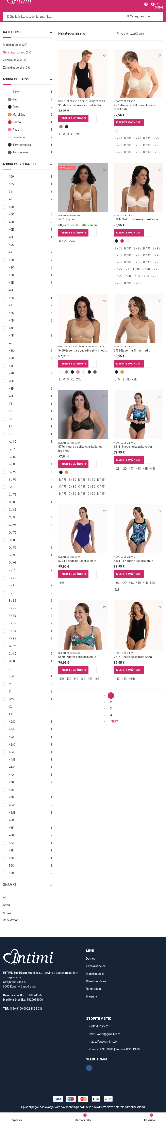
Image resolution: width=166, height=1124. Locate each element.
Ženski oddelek (12, 67)
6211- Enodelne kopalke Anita (133, 446)
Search (157, 16)
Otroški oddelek (96, 981)
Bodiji (62, 101)
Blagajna (91, 996)
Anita (6, 905)
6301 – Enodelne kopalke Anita (133, 561)
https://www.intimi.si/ (103, 1041)
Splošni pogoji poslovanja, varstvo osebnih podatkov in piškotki (61, 1107)
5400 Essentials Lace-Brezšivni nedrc (82, 350)
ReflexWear (10, 920)
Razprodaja (93, 988)
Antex (7, 912)
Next (114, 721)
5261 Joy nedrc (68, 219)
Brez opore (65, 346)
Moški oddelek (12, 44)
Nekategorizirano (99, 101)
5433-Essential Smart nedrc (132, 350)
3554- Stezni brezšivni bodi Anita (79, 105)
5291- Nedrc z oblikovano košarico (136, 219)
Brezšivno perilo (77, 101)
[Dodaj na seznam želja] (104, 54)
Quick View (93, 118)
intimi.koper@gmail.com (104, 1034)
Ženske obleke (12, 60)
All (4, 897)
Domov (90, 958)
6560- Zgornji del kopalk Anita (77, 656)
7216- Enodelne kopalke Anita (133, 656)
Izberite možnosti (73, 118)
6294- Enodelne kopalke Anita (77, 561)
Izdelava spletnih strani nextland (124, 1107)
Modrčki (100, 346)
